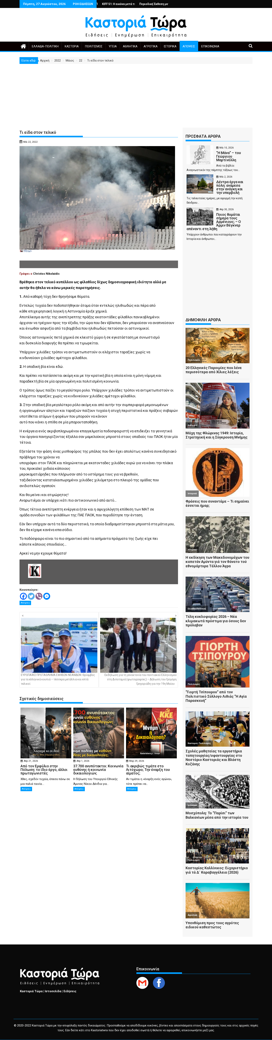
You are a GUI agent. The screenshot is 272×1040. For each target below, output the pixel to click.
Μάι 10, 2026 (226, 147)
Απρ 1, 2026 (82, 761)
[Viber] (38, 596)
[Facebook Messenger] (46, 596)
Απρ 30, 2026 (226, 209)
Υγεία (113, 46)
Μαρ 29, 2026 (136, 761)
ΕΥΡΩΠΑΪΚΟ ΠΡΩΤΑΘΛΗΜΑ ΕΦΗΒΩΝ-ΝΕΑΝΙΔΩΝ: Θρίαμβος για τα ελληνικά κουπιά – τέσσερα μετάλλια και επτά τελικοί (58, 679)
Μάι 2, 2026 (225, 176)
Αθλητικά (130, 46)
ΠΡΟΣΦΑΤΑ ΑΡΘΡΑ (203, 136)
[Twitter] (31, 596)
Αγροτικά (151, 46)
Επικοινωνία (210, 46)
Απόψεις (189, 46)
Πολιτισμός (94, 46)
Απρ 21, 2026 (31, 761)
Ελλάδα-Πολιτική (45, 46)
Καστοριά (72, 46)
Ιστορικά (170, 46)
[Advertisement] (136, 94)
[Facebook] (23, 596)
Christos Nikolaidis (46, 273)
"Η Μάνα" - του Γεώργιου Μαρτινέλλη (159, 4)
